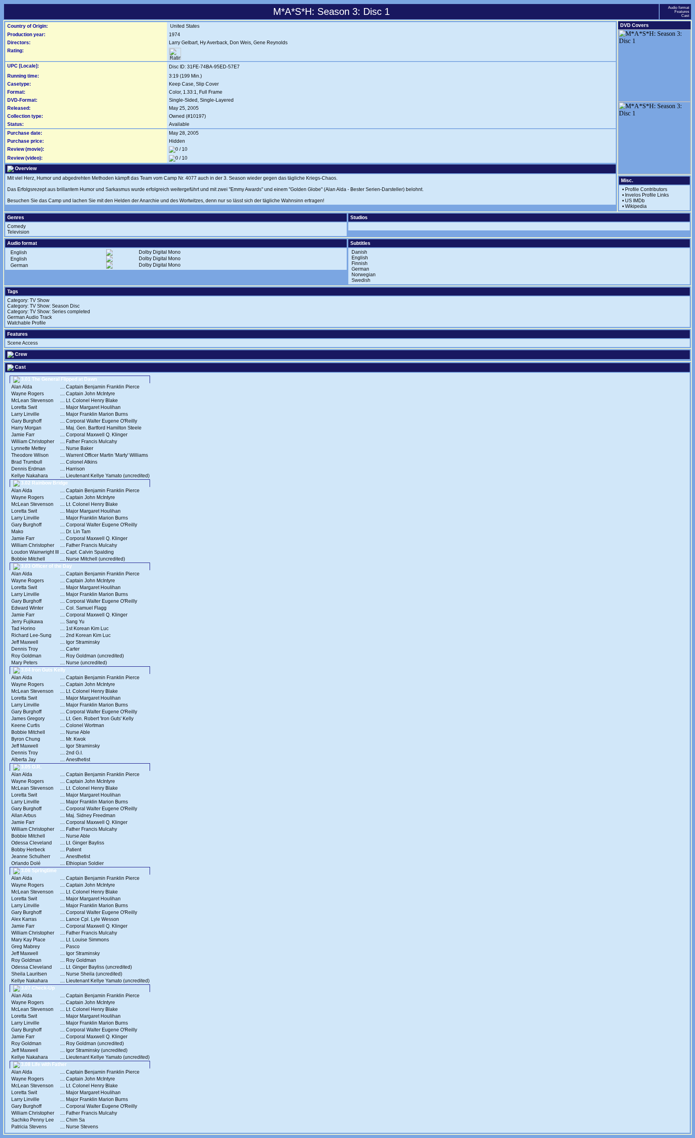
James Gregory (28, 718)
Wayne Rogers (27, 393)
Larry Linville (25, 414)
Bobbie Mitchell (28, 559)
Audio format (678, 8)
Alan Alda (21, 387)
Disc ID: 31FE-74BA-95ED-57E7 (204, 67)
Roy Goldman (26, 656)
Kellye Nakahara (29, 476)
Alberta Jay (23, 759)
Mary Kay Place (28, 940)
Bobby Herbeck (28, 849)
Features (681, 12)
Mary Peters (24, 663)
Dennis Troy (24, 649)
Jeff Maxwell (24, 642)
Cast (685, 16)
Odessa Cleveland (31, 843)
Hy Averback (213, 42)
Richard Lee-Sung (31, 635)
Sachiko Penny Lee (32, 1120)
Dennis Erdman (28, 469)
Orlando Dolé (26, 863)
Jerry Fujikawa (27, 621)
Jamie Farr (23, 435)
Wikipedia (636, 206)
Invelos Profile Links (647, 195)
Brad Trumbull (26, 462)
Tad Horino (23, 628)
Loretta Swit (24, 407)
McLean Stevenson (32, 400)
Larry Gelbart (183, 42)
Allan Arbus (23, 815)
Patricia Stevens (29, 1127)
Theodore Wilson (30, 455)
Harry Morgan (26, 428)
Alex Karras (24, 919)
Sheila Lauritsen (29, 974)
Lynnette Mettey (28, 448)
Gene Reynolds (270, 42)
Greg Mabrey (25, 946)
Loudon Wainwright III (35, 552)
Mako (17, 531)
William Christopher (32, 441)
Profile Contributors (646, 189)
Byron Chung (25, 739)
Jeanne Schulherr (30, 856)
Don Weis (240, 42)
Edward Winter (27, 608)
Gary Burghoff (26, 421)
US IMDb (635, 200)
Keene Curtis (25, 725)
